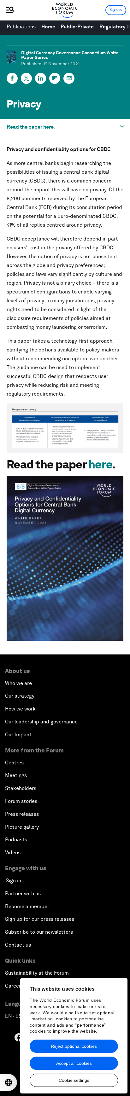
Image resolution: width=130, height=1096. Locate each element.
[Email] (68, 78)
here (100, 464)
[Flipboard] (54, 78)
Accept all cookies (74, 1063)
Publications (21, 27)
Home (48, 27)
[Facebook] (12, 78)
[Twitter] (26, 78)
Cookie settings (74, 1080)
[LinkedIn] (40, 78)
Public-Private (77, 27)
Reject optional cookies (74, 1046)
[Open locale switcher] (8, 1082)
